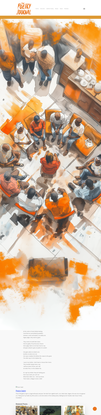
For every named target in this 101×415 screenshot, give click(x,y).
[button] (84, 8)
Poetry (46, 187)
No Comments (24, 183)
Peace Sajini (23, 187)
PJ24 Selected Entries (36, 187)
